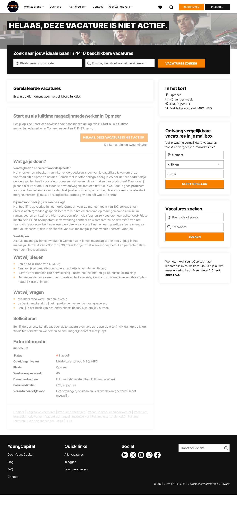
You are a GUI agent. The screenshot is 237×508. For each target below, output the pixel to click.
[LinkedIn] (125, 455)
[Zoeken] (171, 6)
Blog (10, 462)
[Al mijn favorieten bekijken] (160, 6)
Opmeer (18, 412)
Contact (98, 6)
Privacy (225, 483)
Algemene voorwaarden (204, 483)
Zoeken (194, 237)
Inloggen (217, 7)
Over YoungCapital (20, 454)
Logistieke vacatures (41, 412)
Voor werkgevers (76, 469)
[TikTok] (150, 455)
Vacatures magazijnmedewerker (67, 416)
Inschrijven (191, 7)
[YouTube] (142, 455)
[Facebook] (158, 455)
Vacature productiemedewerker (109, 412)
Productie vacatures (71, 412)
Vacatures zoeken (181, 63)
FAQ (10, 469)
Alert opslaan (194, 184)
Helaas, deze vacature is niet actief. (114, 137)
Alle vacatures (74, 454)
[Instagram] (134, 455)
